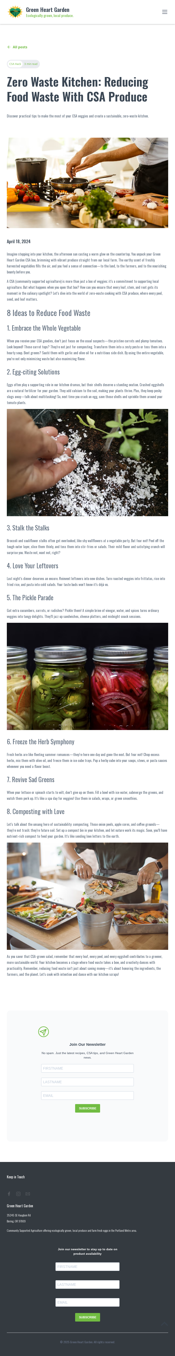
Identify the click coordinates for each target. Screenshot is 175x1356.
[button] (164, 12)
